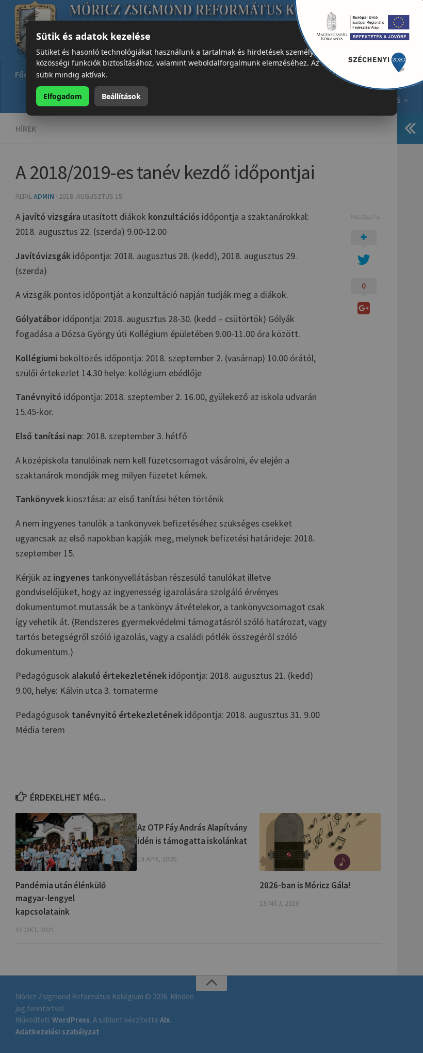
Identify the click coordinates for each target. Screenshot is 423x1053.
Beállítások (121, 96)
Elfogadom (62, 96)
